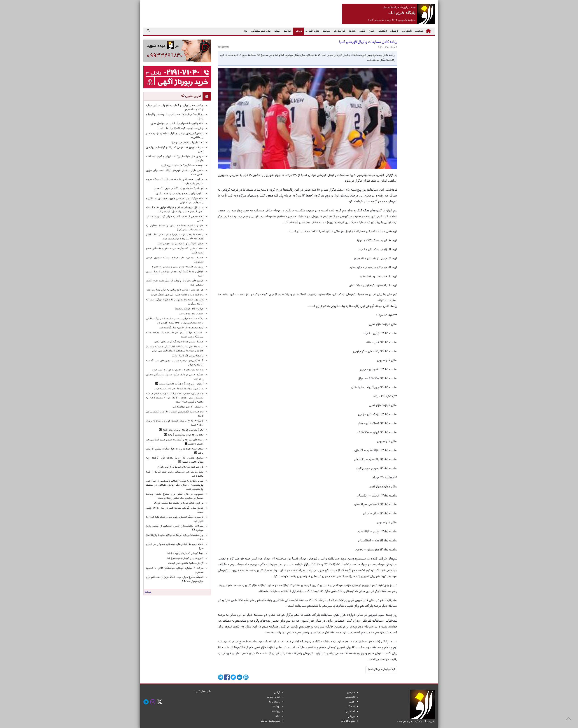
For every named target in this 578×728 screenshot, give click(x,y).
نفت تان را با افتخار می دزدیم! (187, 143)
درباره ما (276, 707)
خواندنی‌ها (339, 31)
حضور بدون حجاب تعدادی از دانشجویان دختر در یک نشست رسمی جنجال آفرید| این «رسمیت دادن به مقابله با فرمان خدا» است (174, 398)
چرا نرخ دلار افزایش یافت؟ (189, 309)
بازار (245, 31)
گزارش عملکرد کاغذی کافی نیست (185, 563)
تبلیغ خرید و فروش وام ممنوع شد (185, 558)
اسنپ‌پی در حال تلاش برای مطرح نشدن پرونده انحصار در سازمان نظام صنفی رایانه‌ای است (174, 496)
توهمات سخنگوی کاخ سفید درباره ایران (182, 166)
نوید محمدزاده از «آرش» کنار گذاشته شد (181, 328)
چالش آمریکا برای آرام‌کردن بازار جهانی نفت (180, 244)
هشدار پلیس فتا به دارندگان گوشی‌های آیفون (178, 342)
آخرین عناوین (192, 96)
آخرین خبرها (273, 697)
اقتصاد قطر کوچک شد (191, 314)
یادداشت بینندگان (261, 31)
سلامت (326, 31)
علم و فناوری (312, 31)
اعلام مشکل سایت (270, 721)
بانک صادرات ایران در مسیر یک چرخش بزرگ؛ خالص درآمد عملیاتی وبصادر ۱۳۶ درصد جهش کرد (174, 321)
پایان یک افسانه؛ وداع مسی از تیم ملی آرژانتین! (177, 267)
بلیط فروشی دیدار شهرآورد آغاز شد (185, 553)
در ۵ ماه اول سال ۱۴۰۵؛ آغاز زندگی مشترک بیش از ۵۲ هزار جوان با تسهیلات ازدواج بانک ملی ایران (174, 349)
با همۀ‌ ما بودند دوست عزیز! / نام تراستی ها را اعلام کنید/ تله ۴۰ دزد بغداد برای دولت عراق (174, 237)
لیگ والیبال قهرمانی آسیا (381, 669)
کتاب (277, 31)
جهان (371, 31)
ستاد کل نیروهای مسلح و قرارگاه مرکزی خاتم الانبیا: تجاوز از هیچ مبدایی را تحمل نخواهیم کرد (174, 210)
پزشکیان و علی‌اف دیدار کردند (187, 356)
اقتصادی (407, 31)
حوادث (287, 31)
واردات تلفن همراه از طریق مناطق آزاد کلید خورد (177, 370)
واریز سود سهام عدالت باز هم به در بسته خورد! (178, 389)
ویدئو (352, 31)
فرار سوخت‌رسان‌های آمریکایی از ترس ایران (180, 467)
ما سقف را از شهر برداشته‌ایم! (187, 407)
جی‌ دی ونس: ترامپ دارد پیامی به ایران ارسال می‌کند (175, 290)
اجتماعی (382, 31)
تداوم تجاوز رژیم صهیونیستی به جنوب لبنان (179, 194)
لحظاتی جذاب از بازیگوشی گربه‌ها (185, 435)
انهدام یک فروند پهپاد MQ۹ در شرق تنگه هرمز (178, 189)
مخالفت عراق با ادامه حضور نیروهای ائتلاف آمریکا (177, 295)
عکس (362, 31)
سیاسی (419, 31)
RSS (277, 716)
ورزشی (297, 31)
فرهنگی (394, 31)
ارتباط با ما (274, 702)
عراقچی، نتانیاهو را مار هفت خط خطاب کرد (180, 503)
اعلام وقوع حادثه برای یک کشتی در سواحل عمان (177, 124)
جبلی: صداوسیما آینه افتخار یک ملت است (180, 129)
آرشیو (277, 693)
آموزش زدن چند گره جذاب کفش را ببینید (180, 384)
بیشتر (147, 592)
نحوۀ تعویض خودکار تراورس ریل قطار (182, 430)
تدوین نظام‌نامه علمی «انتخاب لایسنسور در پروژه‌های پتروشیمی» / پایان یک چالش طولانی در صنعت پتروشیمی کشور (174, 485)
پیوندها (276, 711)
